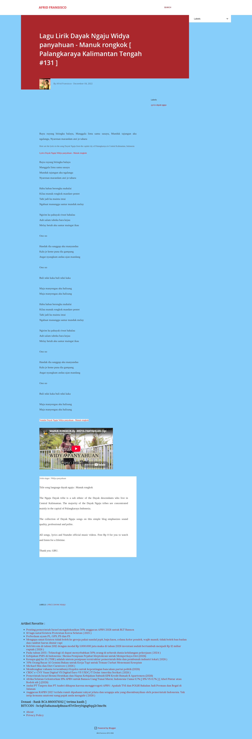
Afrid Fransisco (52, 7)
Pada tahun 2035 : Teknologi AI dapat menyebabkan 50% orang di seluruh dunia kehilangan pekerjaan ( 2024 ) (93, 652)
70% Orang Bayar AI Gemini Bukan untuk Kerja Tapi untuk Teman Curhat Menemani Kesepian (84, 662)
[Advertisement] (88, 110)
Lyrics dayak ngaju (158, 105)
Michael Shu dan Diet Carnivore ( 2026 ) (50, 665)
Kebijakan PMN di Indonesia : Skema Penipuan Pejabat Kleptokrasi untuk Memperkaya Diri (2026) (86, 656)
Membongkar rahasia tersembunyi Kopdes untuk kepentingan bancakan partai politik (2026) (83, 669)
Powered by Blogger (106, 728)
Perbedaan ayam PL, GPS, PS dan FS (48, 636)
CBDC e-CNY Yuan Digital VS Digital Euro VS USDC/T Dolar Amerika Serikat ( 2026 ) (78, 672)
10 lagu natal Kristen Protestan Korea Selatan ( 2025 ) (58, 633)
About (30, 711)
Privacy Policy (35, 715)
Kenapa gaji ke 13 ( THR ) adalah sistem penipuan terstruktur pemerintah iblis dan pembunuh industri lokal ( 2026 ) (96, 659)
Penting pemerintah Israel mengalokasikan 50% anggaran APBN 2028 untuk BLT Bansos (80, 629)
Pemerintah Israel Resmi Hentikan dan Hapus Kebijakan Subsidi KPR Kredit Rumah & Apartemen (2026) (89, 675)
